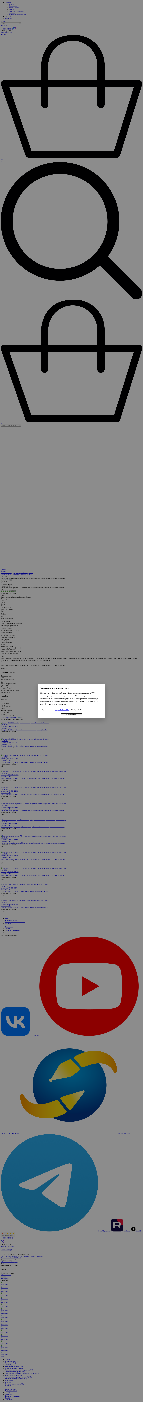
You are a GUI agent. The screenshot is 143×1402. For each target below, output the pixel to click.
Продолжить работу (71, 714)
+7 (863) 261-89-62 (62, 710)
